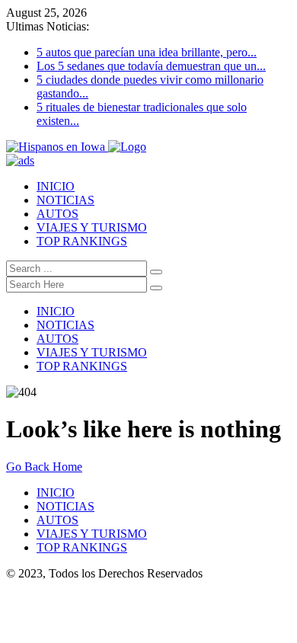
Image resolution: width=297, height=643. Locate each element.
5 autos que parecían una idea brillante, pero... (147, 52)
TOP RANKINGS (82, 241)
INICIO (56, 186)
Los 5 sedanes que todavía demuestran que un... (151, 65)
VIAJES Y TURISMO (92, 227)
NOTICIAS (65, 200)
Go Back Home (44, 466)
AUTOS (57, 213)
